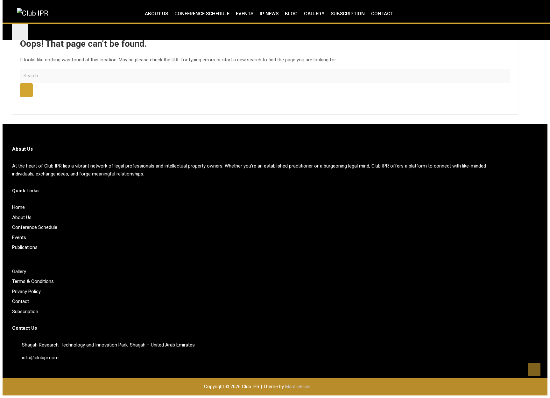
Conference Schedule (201, 14)
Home (18, 207)
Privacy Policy (26, 291)
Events (244, 14)
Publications (25, 247)
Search (26, 90)
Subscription (348, 14)
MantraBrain (297, 386)
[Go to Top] (534, 369)
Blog (291, 14)
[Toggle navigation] (20, 32)
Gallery (314, 14)
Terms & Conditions (33, 281)
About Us (156, 14)
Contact (382, 14)
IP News (269, 14)
